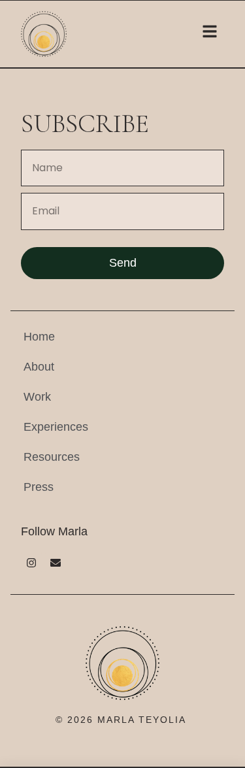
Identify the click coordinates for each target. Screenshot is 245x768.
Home (39, 336)
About (39, 366)
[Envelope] (55, 562)
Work (37, 396)
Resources (52, 456)
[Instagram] (31, 562)
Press (39, 486)
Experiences (56, 426)
